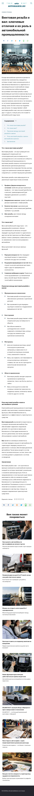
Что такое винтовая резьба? (16, 125)
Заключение (11, 141)
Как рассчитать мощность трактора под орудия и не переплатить (16, 775)
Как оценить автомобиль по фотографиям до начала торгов (13, 543)
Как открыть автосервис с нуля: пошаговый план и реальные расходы (15, 742)
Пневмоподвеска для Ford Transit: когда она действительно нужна (16, 576)
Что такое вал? (12, 128)
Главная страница (7, 12)
